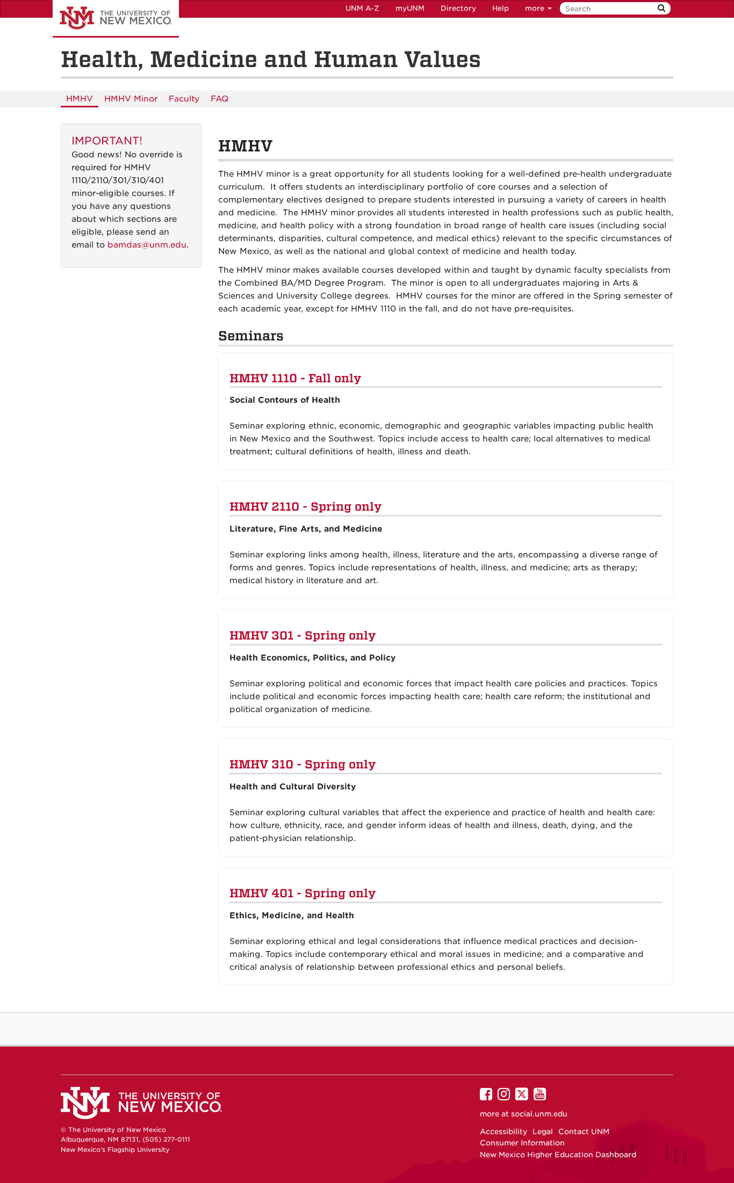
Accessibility (503, 1131)
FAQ (219, 99)
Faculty (184, 99)
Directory (458, 8)
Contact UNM (583, 1131)
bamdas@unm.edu (146, 245)
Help (500, 8)
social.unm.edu (539, 1113)
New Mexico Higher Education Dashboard (558, 1154)
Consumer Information (522, 1142)
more (535, 8)
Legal (542, 1131)
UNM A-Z (362, 8)
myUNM (409, 8)
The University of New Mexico (116, 19)
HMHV (79, 99)
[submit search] (661, 8)
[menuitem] (79, 98)
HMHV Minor (130, 99)
